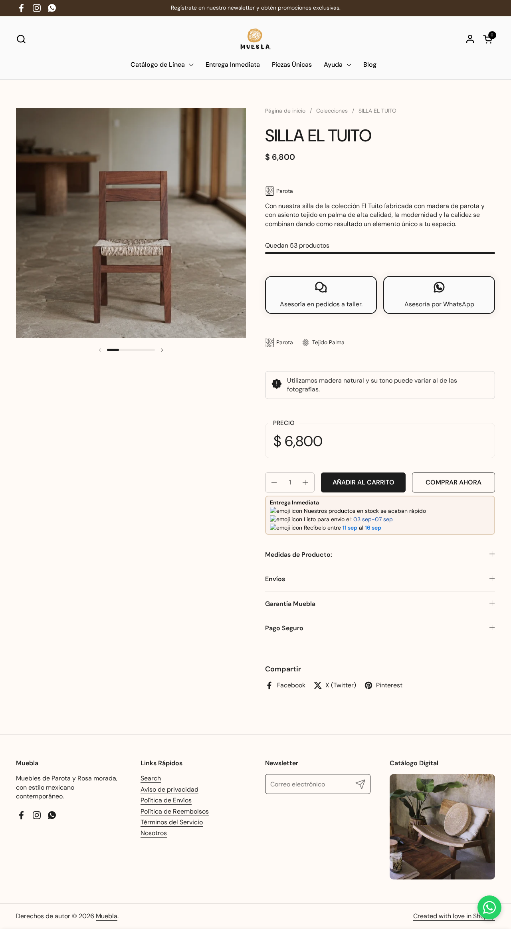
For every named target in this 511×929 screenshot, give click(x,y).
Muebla (106, 916)
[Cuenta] (470, 39)
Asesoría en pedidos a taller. (321, 304)
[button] (21, 39)
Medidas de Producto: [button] (298, 554)
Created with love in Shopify (454, 916)
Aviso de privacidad (169, 789)
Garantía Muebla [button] (290, 603)
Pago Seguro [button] (284, 628)
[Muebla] (256, 39)
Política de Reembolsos (175, 811)
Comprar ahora (453, 482)
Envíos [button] (275, 579)
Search (151, 778)
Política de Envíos (166, 800)
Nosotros (154, 833)
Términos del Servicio (172, 822)
